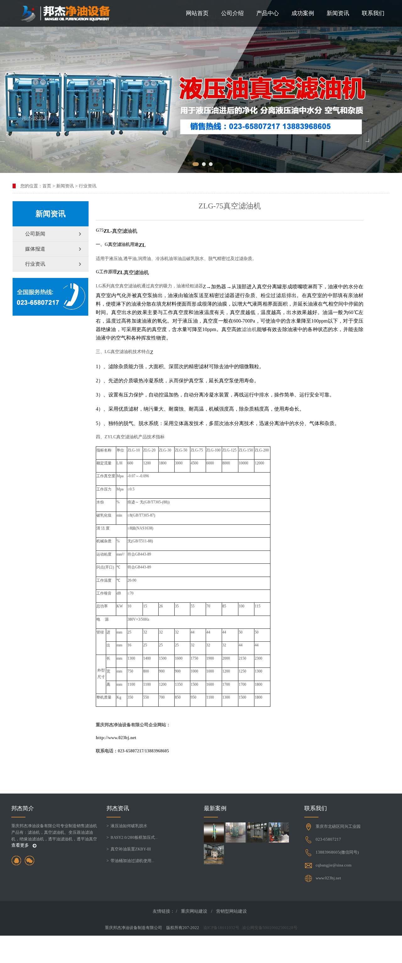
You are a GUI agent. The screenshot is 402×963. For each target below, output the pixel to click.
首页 (46, 186)
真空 (117, 231)
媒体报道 (35, 249)
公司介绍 (232, 13)
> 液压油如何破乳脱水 (126, 825)
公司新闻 (35, 233)
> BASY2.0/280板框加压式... (132, 837)
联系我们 (373, 13)
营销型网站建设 (231, 911)
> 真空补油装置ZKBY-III (128, 849)
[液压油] (201, 86)
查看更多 (20, 845)
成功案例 (302, 13)
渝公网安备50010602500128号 (269, 927)
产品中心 (267, 13)
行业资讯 (87, 186)
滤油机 (129, 231)
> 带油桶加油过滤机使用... (130, 860)
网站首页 (197, 13)
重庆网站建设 (194, 911)
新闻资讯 (338, 13)
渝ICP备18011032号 (221, 927)
